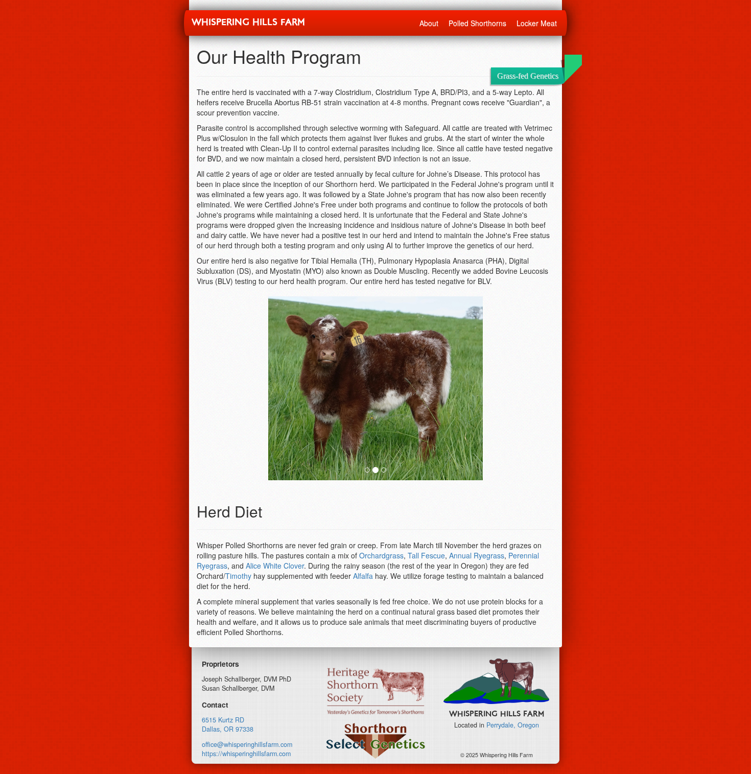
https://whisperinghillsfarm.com (246, 753)
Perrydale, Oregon (512, 725)
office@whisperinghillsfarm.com (247, 744)
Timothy (238, 576)
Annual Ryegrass (476, 555)
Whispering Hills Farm (248, 22)
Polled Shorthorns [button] (477, 23)
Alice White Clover (275, 565)
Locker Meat (537, 23)
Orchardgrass (381, 555)
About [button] (428, 23)
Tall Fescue (426, 555)
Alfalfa (363, 576)
